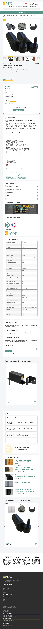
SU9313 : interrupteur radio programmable (14, 175)
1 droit (7, 100)
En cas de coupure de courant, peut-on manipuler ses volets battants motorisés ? (20, 429)
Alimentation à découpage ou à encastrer (14, 176)
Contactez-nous (12, 0)
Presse (4, 601)
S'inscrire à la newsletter (7, 625)
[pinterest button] (38, 0)
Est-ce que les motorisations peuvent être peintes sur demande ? (21, 440)
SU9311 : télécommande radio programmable (15, 174)
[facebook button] (35, 0)
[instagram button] (39, 0)
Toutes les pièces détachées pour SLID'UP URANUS (16, 178)
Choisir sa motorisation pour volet (9, 607)
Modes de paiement (7, 597)
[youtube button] (36, 0)
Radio (12, 96)
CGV (4, 591)
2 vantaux (19, 100)
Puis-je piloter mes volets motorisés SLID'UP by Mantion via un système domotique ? (21, 423)
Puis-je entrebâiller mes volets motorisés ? (17, 417)
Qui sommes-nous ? (7, 587)
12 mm (7, 104)
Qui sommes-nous (6, 0)
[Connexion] (30, 3)
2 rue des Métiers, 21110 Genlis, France (12, 580)
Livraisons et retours (7, 596)
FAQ (4, 599)
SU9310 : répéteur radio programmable (13, 173)
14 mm (12, 104)
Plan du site (5, 611)
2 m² (12, 92)
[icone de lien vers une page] (4, 615)
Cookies (4, 592)
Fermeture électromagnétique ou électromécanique (16, 177)
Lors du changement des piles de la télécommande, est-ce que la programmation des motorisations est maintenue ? (21, 435)
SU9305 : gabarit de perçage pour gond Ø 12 (14, 170)
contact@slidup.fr (8, 581)
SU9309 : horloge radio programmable (13, 172)
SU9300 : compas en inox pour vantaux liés (14, 168)
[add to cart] (35, 402)
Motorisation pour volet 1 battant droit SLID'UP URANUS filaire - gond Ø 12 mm (19, 536)
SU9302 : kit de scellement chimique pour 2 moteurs (16, 169)
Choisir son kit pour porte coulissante (10, 606)
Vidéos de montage (6, 610)
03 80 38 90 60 (19, 0)
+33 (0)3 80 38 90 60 (8, 582)
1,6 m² (7, 92)
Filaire (7, 96)
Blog (33, 0)
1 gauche (13, 100)
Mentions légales (6, 589)
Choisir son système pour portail (9, 608)
